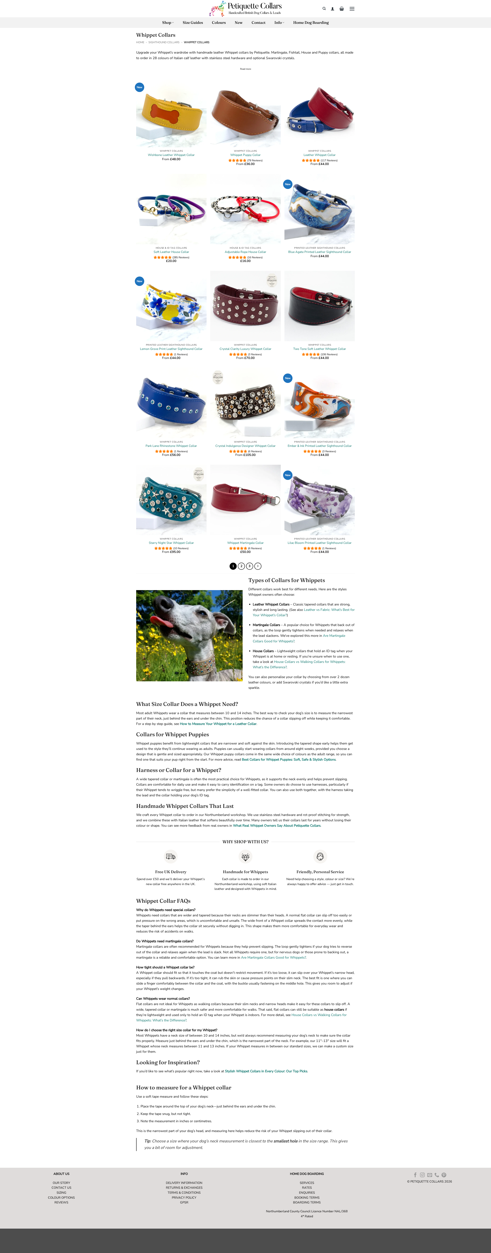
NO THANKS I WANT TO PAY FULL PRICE (277, 659)
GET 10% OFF (277, 642)
